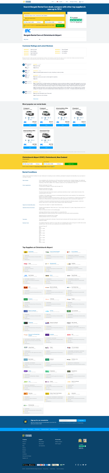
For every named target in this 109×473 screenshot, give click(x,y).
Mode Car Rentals (32, 310)
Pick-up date (26, 20)
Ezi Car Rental (75, 251)
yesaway (52, 334)
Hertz (51, 275)
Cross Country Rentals (55, 251)
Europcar (30, 298)
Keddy (29, 371)
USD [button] (53, 1)
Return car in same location (30, 18)
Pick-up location (27, 13)
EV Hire (51, 310)
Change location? (25, 159)
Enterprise (30, 322)
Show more (35, 98)
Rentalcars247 (53, 263)
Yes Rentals (30, 251)
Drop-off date (47, 20)
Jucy (29, 381)
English (61, 1)
